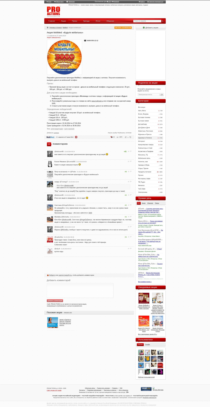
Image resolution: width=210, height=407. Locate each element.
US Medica (125, 27)
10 (114, 137)
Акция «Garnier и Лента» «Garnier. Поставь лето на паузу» (65, 322)
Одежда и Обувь (143, 165)
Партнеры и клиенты (110, 390)
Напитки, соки (143, 162)
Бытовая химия (143, 121)
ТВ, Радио (141, 182)
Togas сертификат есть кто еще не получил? (150, 222)
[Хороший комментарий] (128, 151)
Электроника (142, 192)
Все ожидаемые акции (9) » (147, 334)
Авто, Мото (142, 110)
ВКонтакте (60, 2)
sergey (61, 182)
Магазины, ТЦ (143, 155)
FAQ (121, 388)
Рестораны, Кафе (144, 179)
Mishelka (61, 217)
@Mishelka (64, 230)
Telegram (71, 2)
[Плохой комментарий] (130, 151)
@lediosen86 (68, 186)
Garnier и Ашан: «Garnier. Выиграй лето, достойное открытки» (150, 226)
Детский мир (142, 124)
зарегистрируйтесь (65, 275)
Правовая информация (94, 390)
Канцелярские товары (145, 145)
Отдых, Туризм (143, 168)
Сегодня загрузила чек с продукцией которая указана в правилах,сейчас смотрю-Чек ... (150, 210)
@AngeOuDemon (86, 220)
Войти (142, 2)
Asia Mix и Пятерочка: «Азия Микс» (149, 236)
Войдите (52, 275)
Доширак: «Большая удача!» (147, 251)
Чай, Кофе (141, 189)
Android (116, 1)
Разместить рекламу (103, 388)
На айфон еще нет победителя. (148, 255)
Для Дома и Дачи (144, 128)
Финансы (141, 185)
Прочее (140, 175)
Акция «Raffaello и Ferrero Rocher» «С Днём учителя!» (144, 307)
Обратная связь (90, 388)
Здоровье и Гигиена (55, 27)
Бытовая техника (144, 117)
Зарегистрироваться (156, 2)
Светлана (64, 205)
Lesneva (56, 132)
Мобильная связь (144, 158)
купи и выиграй (69, 129)
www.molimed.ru (97, 101)
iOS (109, 1)
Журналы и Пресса (144, 134)
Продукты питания (144, 172)
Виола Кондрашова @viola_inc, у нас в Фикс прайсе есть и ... (149, 274)
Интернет (141, 141)
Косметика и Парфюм (145, 151)
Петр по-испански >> (65, 172)
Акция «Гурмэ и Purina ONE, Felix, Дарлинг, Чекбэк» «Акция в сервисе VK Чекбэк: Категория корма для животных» (157, 309)
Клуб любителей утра (144, 245)
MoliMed (65, 27)
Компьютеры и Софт (145, 148)
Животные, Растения (145, 131)
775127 (159, 249)
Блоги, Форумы (143, 114)
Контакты (82, 390)
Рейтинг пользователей (146, 377)
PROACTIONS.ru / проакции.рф (53, 11)
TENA (119, 27)
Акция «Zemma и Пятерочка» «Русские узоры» (157, 329)
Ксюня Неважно (64, 162)
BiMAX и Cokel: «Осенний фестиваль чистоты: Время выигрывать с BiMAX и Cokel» (150, 216)
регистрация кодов (57, 129)
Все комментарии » (145, 282)
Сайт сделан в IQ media (54, 390)
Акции (47, 27)
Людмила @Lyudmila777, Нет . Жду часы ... (150, 232)
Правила (115, 388)
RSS (49, 2)
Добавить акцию (151, 28)
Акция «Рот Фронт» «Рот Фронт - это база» (144, 329)
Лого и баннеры (123, 390)
